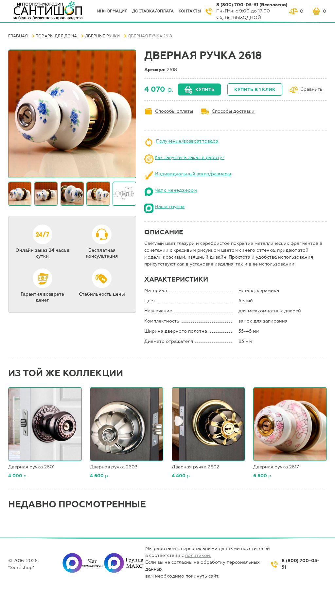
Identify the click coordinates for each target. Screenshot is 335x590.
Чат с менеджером (176, 190)
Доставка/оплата (153, 11)
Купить (204, 89)
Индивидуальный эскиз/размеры (193, 174)
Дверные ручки (102, 36)
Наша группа (170, 206)
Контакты (190, 11)
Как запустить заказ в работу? (189, 157)
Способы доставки (233, 111)
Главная (18, 36)
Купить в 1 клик (254, 89)
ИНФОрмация (112, 11)
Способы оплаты (174, 111)
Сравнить (311, 89)
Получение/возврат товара (187, 141)
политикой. (198, 555)
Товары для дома (56, 36)
